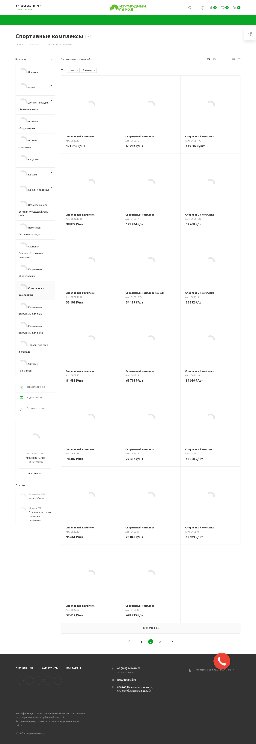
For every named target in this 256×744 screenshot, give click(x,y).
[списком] (233, 59)
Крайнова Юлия (35, 457)
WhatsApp (58, 681)
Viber (48, 681)
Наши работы (36, 498)
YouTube (39, 681)
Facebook (20, 681)
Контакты (73, 668)
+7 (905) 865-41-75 (27, 5)
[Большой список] (214, 59)
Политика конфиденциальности (214, 670)
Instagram (29, 681)
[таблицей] (239, 59)
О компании (24, 668)
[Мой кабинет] (202, 8)
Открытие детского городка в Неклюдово (40, 516)
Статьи (20, 485)
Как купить (50, 668)
